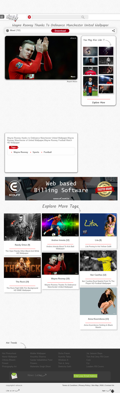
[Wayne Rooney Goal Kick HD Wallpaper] (90, 51)
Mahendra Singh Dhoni (40, 366)
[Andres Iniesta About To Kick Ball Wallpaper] (60, 224)
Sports (36, 152)
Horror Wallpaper (9, 356)
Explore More (98, 103)
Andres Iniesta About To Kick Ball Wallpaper (60, 247)
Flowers (33, 363)
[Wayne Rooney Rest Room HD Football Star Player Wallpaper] (106, 89)
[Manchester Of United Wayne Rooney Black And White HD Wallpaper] (106, 61)
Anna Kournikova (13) (98, 319)
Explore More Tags (60, 206)
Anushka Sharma (38, 356)
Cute (88, 360)
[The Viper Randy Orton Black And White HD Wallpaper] (22, 227)
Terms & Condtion (69, 385)
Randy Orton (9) (22, 245)
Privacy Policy (84, 385)
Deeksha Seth (64, 366)
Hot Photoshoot (9, 353)
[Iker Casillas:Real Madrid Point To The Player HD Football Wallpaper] (98, 260)
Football (48, 152)
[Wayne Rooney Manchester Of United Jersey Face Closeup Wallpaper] (90, 61)
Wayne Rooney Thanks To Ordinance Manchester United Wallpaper (60, 286)
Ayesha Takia (64, 356)
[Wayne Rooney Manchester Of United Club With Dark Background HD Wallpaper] (106, 51)
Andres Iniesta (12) (60, 240)
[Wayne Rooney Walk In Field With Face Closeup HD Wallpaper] (90, 86)
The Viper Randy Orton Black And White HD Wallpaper (22, 252)
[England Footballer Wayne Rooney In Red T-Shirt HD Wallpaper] (106, 79)
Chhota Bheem (8, 360)
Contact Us (109, 385)
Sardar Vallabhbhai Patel (41, 360)
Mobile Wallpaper (38, 353)
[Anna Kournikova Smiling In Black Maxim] (98, 301)
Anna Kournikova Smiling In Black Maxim (98, 326)
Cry (88, 363)
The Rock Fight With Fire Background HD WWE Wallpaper (22, 289)
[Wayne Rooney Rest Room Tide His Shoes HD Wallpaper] (106, 70)
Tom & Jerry (63, 363)
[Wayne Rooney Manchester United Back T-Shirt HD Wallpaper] (90, 71)
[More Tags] (1, 17)
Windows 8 (63, 360)
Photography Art (9, 366)
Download (60, 30)
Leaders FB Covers (95, 366)
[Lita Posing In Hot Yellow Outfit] (98, 224)
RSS (101, 385)
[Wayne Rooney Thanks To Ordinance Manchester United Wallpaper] (60, 264)
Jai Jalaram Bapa (94, 353)
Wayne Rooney (21, 152)
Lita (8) (98, 240)
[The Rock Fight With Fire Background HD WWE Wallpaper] (22, 267)
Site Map (95, 385)
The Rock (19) (22, 282)
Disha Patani (64, 353)
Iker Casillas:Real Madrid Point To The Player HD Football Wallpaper (98, 282)
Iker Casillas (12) (98, 275)
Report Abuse (72, 81)
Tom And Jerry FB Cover (97, 356)
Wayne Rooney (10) (60, 278)
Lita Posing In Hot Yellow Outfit (98, 246)
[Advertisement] (36, 7)
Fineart (5, 363)
